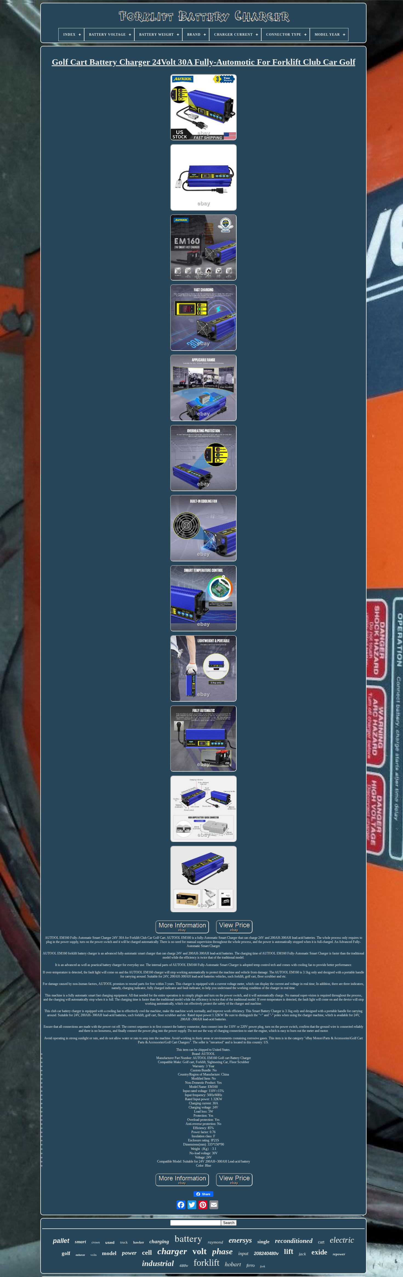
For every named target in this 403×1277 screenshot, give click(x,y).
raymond (215, 1242)
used (110, 1242)
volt (199, 1251)
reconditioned (294, 1240)
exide (319, 1252)
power (129, 1253)
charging (159, 1241)
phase (222, 1251)
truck (124, 1242)
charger (172, 1251)
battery (188, 1238)
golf (66, 1253)
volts (93, 1254)
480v (183, 1266)
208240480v (266, 1253)
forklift (206, 1263)
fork (262, 1266)
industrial (158, 1263)
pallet (61, 1240)
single (263, 1241)
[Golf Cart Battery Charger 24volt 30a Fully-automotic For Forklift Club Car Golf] (203, 108)
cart (321, 1242)
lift (288, 1251)
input (243, 1253)
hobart (233, 1264)
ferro (250, 1265)
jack (302, 1254)
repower (339, 1254)
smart (80, 1241)
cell (147, 1252)
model (109, 1253)
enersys (240, 1240)
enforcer (80, 1254)
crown (96, 1242)
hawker (138, 1242)
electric (342, 1239)
